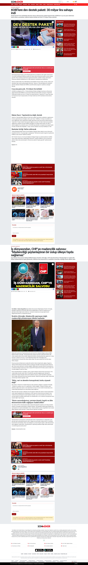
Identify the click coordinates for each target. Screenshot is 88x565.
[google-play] (48, 550)
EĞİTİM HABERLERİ (41, 561)
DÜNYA (40, 4)
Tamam (76, 563)
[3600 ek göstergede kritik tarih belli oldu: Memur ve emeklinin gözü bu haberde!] (18, 200)
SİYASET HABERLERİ (40, 560)
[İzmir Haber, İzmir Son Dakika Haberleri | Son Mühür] (17, 1)
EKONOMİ (25, 4)
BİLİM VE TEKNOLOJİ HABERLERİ (32, 561)
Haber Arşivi (64, 545)
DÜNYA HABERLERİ (14, 561)
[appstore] (39, 550)
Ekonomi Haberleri (15, 7)
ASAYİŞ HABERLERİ (22, 561)
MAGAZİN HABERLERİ (63, 560)
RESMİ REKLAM (57, 4)
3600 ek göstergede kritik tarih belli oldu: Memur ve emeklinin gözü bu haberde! (18, 206)
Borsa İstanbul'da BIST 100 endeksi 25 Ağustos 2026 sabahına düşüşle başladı (18, 218)
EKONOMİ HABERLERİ (48, 560)
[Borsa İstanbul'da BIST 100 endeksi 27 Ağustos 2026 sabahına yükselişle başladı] (33, 200)
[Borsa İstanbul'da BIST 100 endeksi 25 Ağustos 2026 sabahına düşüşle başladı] (18, 213)
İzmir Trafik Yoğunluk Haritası (67, 543)
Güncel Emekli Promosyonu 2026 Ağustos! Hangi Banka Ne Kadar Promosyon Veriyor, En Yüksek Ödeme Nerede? (32, 219)
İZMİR (12, 4)
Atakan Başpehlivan (15, 291)
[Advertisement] (33, 58)
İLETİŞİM (16, 560)
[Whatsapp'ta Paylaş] (16, 47)
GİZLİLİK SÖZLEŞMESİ (23, 560)
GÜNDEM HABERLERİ (32, 560)
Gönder (14, 235)
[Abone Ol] (53, 46)
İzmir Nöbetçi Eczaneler (16, 543)
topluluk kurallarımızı (21, 239)
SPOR (29, 4)
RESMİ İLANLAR (50, 4)
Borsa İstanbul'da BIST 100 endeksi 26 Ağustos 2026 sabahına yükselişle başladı (46, 206)
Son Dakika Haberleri (49, 545)
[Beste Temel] (14, 189)
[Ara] (75, 4)
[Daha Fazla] (18, 47)
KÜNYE (12, 560)
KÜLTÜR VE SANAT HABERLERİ (50, 561)
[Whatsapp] (44, 540)
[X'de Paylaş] (14, 47)
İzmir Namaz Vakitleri (49, 543)
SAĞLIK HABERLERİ (60, 561)
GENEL (44, 4)
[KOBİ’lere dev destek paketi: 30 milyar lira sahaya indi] (33, 33)
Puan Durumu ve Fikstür (16, 545)
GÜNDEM (16, 4)
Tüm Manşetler (31, 545)
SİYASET (20, 4)
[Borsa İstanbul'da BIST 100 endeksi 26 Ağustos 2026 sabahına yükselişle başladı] (47, 200)
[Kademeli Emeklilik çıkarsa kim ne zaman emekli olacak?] (47, 213)
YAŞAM (37, 4)
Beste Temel (14, 49)
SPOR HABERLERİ (55, 560)
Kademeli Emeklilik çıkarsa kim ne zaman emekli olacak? (46, 218)
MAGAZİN (33, 4)
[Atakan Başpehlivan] (14, 467)
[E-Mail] (18, 191)
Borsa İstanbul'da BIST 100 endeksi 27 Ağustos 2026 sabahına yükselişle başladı (32, 206)
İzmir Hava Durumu (32, 543)
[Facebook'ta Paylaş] (12, 47)
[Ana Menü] (76, 4)
